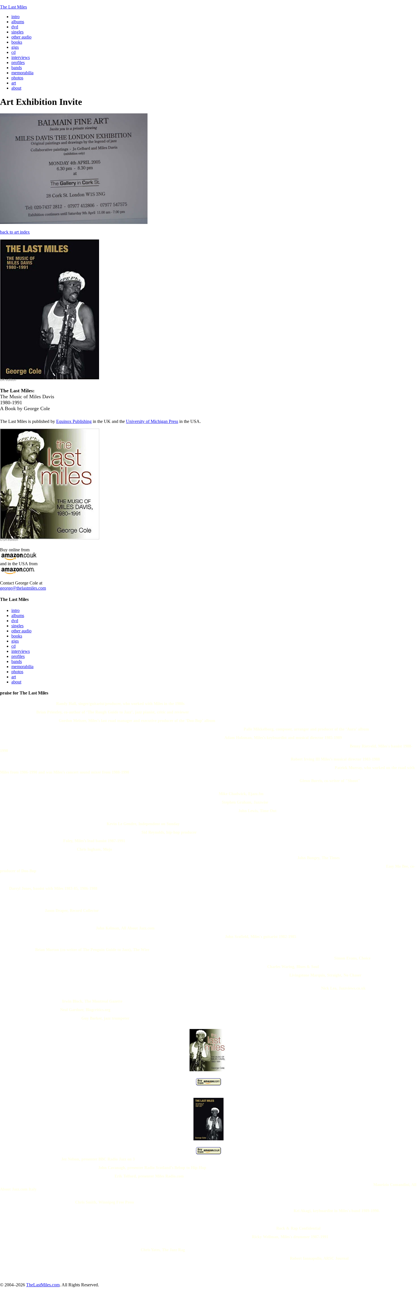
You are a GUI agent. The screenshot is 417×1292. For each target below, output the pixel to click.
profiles (18, 656)
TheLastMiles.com (43, 1284)
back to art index (15, 232)
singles (17, 625)
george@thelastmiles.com (23, 588)
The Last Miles (13, 7)
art (13, 676)
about (16, 681)
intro (15, 610)
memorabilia (22, 666)
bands (16, 661)
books (16, 636)
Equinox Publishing (74, 421)
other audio (21, 630)
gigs (15, 641)
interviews (20, 651)
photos (17, 671)
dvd (14, 620)
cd (13, 646)
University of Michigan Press (152, 421)
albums (17, 615)
